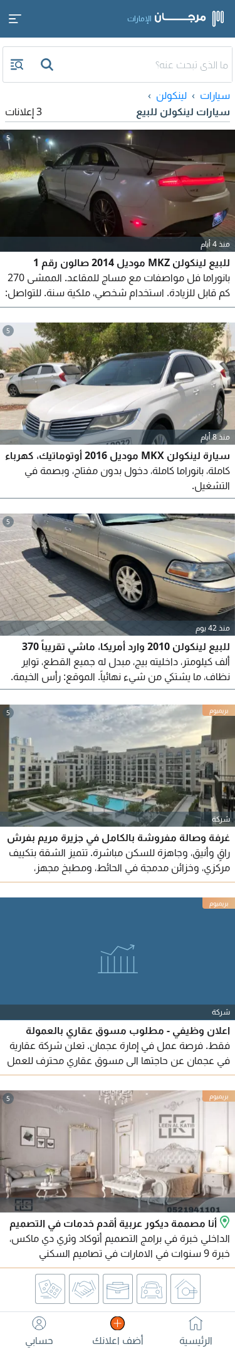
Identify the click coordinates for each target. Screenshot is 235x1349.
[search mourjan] (48, 64)
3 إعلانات (23, 111)
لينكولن (171, 95)
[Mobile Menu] (15, 19)
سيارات (215, 95)
